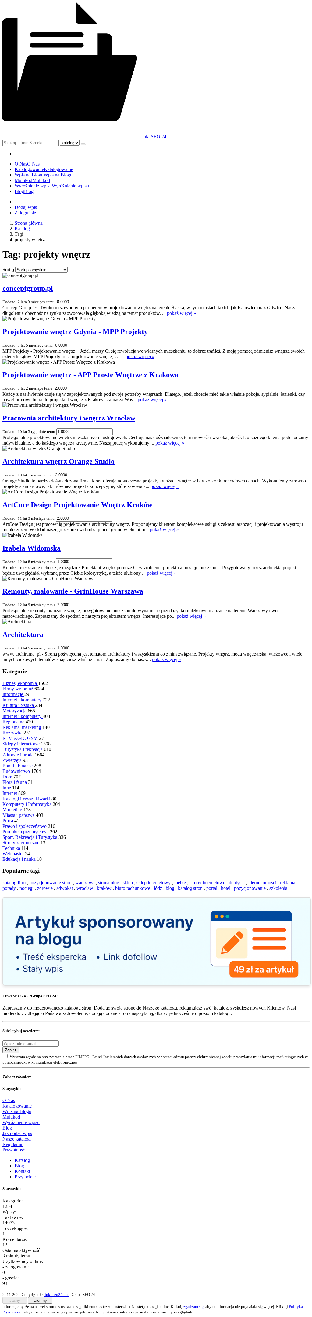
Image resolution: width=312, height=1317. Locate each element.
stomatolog (109, 882)
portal (212, 888)
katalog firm (14, 882)
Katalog (22, 228)
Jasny (14, 1300)
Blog (7, 1127)
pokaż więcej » (181, 313)
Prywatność (13, 1149)
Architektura (23, 634)
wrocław (85, 888)
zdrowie (45, 888)
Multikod (11, 1116)
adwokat (65, 888)
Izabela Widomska (31, 548)
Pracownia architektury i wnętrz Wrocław (68, 418)
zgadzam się (193, 1306)
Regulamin (12, 1144)
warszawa (85, 882)
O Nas (8, 1100)
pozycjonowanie (250, 888)
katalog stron (191, 888)
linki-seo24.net (56, 1294)
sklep (128, 882)
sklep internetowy (154, 882)
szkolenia (278, 888)
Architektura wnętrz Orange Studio (58, 461)
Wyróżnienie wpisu (21, 1122)
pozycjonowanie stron (51, 882)
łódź (158, 888)
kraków (105, 888)
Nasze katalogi (16, 1138)
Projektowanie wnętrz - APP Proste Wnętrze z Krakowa (90, 375)
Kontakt (22, 1171)
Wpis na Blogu (16, 1111)
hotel (226, 888)
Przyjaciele (25, 1176)
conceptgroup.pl (27, 288)
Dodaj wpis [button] (26, 207)
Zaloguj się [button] (25, 212)
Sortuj (8, 269)
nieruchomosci (263, 882)
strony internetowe (208, 882)
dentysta (237, 882)
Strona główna (29, 223)
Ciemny (40, 1300)
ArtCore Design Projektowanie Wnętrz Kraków (77, 505)
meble (180, 882)
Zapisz (11, 1050)
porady (9, 888)
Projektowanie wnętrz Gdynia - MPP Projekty (75, 332)
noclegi (27, 888)
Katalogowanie (17, 1105)
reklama (288, 882)
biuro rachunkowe (133, 888)
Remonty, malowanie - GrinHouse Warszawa (72, 591)
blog (171, 888)
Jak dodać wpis (17, 1133)
